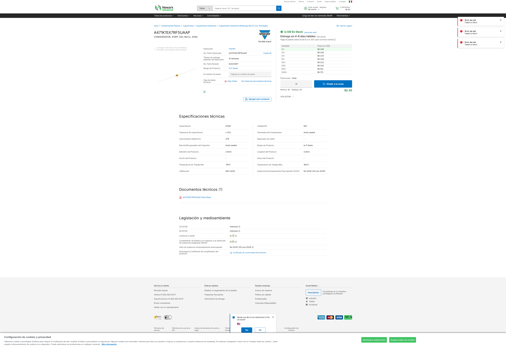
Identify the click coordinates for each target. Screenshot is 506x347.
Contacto (310, 1)
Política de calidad (263, 294)
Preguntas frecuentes (214, 294)
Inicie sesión (313, 7)
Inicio (156, 26)
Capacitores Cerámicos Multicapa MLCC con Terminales (243, 26)
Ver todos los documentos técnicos (256, 81)
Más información (109, 344)
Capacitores (188, 26)
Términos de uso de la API (181, 329)
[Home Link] (164, 8)
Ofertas (301, 1)
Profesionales (261, 299)
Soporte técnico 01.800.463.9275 (168, 299)
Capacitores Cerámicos (206, 26)
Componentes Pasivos (170, 26)
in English (342, 1)
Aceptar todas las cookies (403, 340)
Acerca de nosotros (263, 290)
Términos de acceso (159, 329)
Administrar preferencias (374, 340)
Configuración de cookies (291, 329)
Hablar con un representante (166, 307)
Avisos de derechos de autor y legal (207, 329)
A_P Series (233, 68)
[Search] (278, 8)
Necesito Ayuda (161, 290)
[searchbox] (244, 8)
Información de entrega (215, 299)
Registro (323, 7)
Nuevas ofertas (289, 1)
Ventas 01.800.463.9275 (165, 294)
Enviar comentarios (162, 303)
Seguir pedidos (330, 1)
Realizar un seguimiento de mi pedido (221, 290)
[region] (253, 340)
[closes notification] (501, 9)
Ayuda (319, 1)
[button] (163, 15)
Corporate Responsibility (265, 303)
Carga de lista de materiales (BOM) (317, 15)
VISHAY (232, 49)
